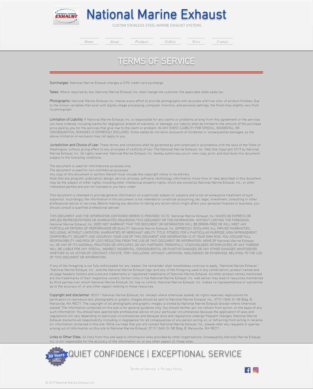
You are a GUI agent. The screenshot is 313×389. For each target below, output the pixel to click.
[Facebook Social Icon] (247, 370)
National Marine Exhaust (156, 15)
